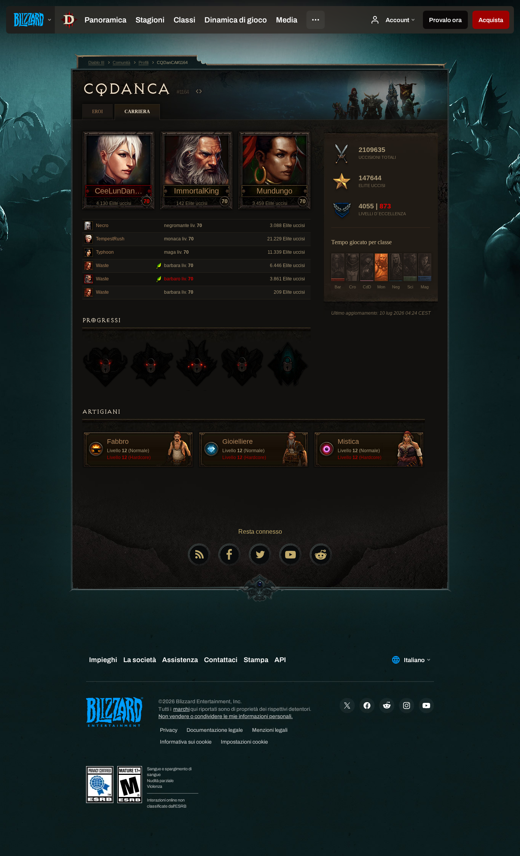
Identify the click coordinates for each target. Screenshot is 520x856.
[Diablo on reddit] (320, 554)
